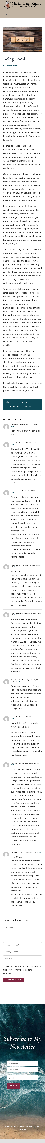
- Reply (15, 566)
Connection (11, 65)
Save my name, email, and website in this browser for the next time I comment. (22, 970)
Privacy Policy (30, 1126)
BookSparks (23, 1129)
